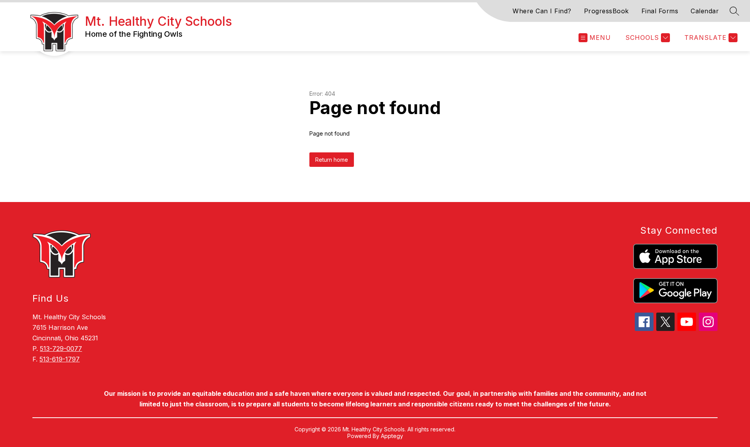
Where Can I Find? (541, 11)
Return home (331, 159)
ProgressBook (606, 11)
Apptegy (392, 436)
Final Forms (660, 11)
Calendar (705, 11)
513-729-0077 (61, 348)
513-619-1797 (59, 359)
